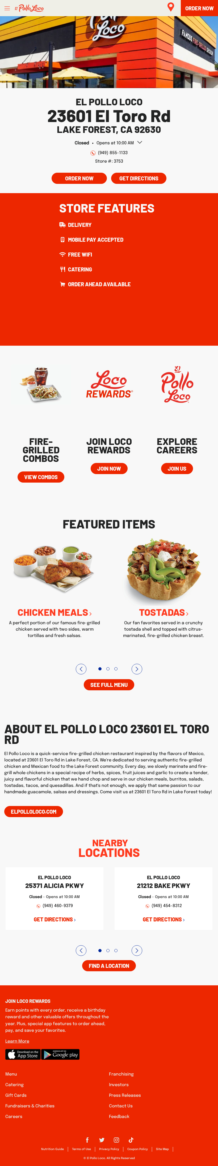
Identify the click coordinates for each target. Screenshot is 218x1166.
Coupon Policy (137, 1149)
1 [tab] (100, 668)
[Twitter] (101, 1141)
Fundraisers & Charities (29, 1106)
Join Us (177, 468)
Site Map (162, 1149)
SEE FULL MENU (109, 685)
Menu (11, 1074)
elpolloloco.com (33, 811)
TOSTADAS (162, 612)
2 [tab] (108, 668)
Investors (119, 1085)
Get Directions (134, 177)
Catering (14, 1085)
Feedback (119, 1117)
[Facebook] (87, 1141)
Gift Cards (16, 1095)
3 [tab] (116, 668)
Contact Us (121, 1106)
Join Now (109, 468)
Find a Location (109, 966)
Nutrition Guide (52, 1149)
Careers (13, 1117)
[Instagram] (116, 1141)
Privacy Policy (109, 1149)
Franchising (121, 1074)
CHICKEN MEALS (53, 612)
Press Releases (125, 1095)
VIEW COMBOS (41, 477)
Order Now (79, 178)
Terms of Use (81, 1149)
